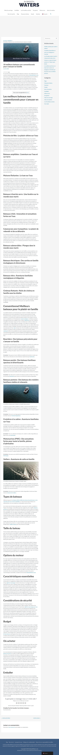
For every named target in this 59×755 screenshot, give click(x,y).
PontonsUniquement (15, 415)
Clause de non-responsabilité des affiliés (44, 742)
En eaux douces (6, 634)
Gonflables (16, 10)
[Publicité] (29, 24)
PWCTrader (5, 455)
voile (15, 328)
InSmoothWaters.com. (31, 572)
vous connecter (11, 727)
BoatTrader (32, 356)
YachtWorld (12, 435)
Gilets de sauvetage (8, 10)
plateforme (26, 320)
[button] (50, 14)
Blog (7, 742)
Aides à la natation (51, 10)
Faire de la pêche (11, 14)
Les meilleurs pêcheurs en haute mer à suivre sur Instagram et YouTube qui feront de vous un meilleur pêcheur (50, 69)
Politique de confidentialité (29, 742)
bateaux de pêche (7, 653)
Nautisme (38, 14)
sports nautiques (24, 318)
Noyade (32, 14)
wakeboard (5, 331)
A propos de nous (18, 742)
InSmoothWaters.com (33, 75)
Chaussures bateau (25, 14)
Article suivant (37, 718)
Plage (18, 14)
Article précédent (5, 718)
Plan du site (11, 742)
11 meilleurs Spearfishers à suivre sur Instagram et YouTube (49, 52)
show (28, 92)
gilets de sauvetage (11, 582)
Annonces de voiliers (11, 492)
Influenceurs (42, 10)
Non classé (46, 103)
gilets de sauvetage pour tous (31, 607)
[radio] (17, 703)
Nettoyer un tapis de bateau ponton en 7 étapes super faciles (50, 62)
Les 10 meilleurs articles (26, 10)
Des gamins (35, 10)
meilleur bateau (13, 524)
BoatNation (11, 376)
